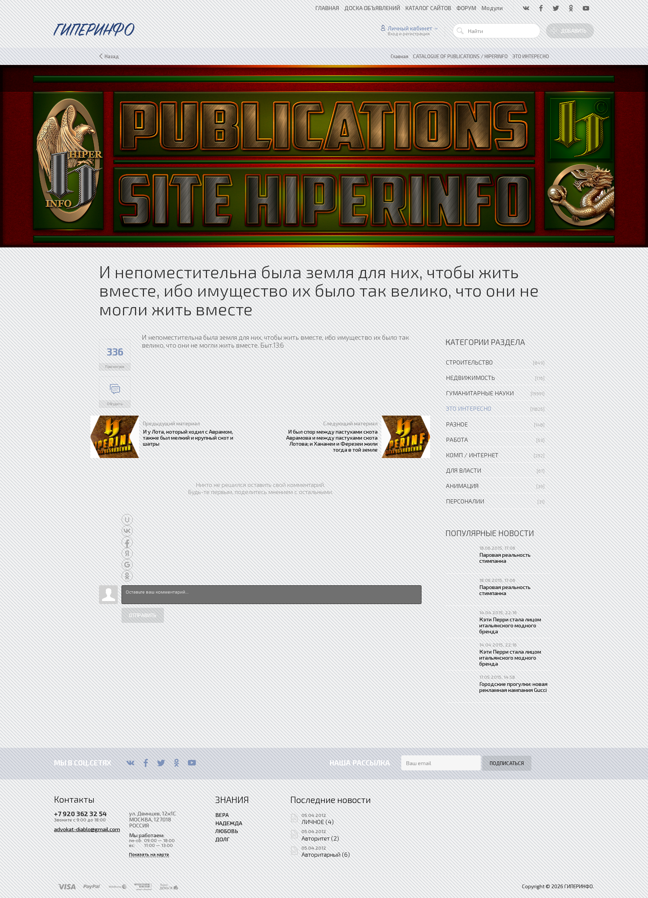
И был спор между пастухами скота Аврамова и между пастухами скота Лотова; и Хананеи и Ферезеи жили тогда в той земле (332, 440)
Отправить (142, 615)
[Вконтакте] (130, 762)
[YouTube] (192, 762)
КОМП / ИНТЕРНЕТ (472, 454)
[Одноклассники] (176, 762)
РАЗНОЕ (457, 424)
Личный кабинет (410, 28)
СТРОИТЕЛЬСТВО (469, 362)
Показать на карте (149, 854)
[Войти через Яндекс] (127, 553)
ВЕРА (222, 814)
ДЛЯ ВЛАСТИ (463, 470)
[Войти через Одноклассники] (127, 576)
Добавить (573, 31)
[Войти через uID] (127, 519)
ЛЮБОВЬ (226, 830)
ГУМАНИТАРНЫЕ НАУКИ (480, 392)
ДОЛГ (222, 839)
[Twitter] (161, 762)
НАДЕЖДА (228, 823)
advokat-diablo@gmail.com (87, 829)
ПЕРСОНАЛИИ (465, 501)
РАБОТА (457, 439)
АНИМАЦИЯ (462, 485)
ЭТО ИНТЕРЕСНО (468, 408)
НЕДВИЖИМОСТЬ (470, 377)
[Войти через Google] (127, 564)
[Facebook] (145, 762)
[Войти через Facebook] (127, 542)
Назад (112, 56)
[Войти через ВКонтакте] (127, 530)
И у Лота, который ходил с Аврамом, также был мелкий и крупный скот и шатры (188, 437)
